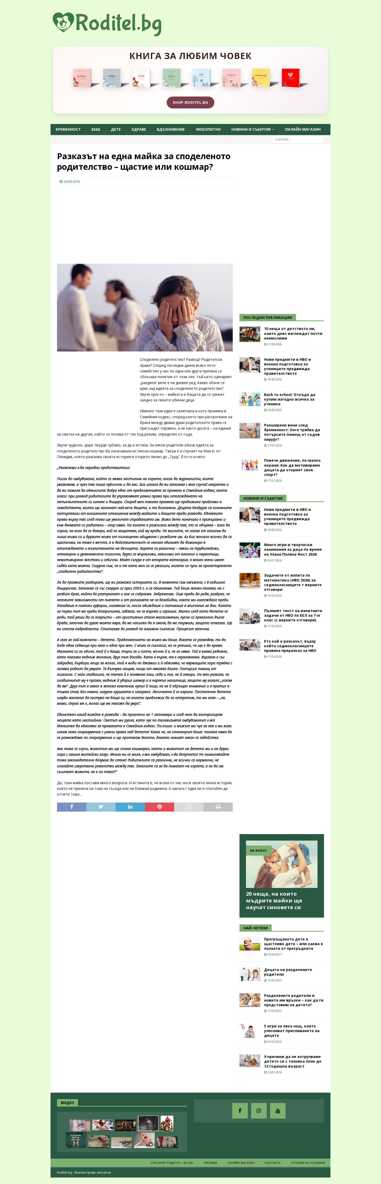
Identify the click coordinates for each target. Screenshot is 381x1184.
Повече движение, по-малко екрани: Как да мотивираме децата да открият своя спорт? (292, 467)
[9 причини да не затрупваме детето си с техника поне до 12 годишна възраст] (249, 1060)
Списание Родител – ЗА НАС (172, 1163)
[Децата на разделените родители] (249, 974)
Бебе (95, 129)
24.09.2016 (72, 181)
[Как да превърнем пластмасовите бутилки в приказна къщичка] (167, 1123)
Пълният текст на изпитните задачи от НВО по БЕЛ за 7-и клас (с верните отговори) (293, 615)
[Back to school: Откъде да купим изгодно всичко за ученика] (249, 399)
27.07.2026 (275, 445)
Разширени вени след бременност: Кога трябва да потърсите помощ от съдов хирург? (292, 432)
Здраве (138, 129)
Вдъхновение (171, 129)
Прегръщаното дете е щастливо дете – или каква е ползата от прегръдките (293, 944)
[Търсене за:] (298, 139)
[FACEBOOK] (240, 1111)
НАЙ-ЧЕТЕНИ (255, 927)
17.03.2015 (275, 1011)
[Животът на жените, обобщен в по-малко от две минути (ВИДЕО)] (98, 1141)
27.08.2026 (275, 344)
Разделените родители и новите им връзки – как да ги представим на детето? (293, 1000)
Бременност (68, 129)
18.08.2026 (275, 379)
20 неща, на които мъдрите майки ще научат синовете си (274, 900)
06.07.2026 (275, 560)
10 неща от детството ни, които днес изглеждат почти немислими (293, 333)
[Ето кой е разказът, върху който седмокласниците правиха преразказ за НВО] (249, 645)
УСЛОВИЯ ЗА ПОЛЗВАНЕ (308, 1163)
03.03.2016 (275, 1041)
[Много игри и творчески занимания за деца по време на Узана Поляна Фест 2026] (249, 550)
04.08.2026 (275, 410)
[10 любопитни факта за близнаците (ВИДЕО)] (76, 1140)
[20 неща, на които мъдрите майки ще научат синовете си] (282, 864)
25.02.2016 (275, 1072)
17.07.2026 (275, 480)
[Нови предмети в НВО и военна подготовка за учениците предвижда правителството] (249, 365)
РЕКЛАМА (210, 1163)
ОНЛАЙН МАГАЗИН (303, 129)
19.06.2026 (275, 595)
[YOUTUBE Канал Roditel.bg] (278, 1111)
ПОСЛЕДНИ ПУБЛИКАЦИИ (267, 317)
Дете (116, 129)
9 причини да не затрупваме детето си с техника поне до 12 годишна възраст (292, 1061)
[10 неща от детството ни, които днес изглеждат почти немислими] (249, 334)
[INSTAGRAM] (259, 1111)
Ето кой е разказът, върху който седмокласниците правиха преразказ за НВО (290, 646)
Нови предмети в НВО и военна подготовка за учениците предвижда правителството (287, 366)
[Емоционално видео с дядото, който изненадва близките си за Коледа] (125, 1125)
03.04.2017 (275, 954)
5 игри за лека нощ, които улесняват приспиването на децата (292, 1031)
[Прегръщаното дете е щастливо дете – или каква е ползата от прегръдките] (249, 944)
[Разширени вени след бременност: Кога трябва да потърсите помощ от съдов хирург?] (249, 430)
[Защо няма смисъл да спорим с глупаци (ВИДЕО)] (121, 1142)
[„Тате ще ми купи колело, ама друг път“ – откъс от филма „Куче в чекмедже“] (148, 1123)
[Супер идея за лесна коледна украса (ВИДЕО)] (102, 1125)
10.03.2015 (275, 980)
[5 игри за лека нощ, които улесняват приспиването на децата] (249, 1031)
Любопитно (208, 129)
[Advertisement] (96, 223)
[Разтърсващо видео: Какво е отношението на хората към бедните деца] (167, 1142)
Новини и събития (251, 129)
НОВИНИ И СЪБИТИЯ (263, 498)
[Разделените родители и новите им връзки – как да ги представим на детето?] (249, 1000)
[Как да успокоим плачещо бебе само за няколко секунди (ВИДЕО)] (144, 1140)
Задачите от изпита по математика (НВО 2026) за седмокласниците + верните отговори (293, 582)
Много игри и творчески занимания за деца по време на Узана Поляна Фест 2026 (293, 549)
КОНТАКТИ (272, 1163)
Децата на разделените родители (288, 972)
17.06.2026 (275, 626)
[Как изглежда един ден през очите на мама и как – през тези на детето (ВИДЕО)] (79, 1125)
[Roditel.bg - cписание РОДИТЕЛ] (115, 33)
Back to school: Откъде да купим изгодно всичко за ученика (289, 399)
